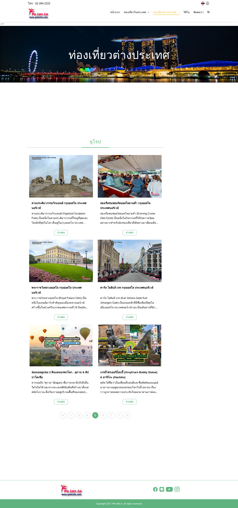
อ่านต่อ (61, 232)
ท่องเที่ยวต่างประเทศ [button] (164, 12)
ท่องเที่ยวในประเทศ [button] (135, 12)
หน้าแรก (115, 12)
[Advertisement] (119, 109)
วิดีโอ (186, 12)
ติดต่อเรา (198, 12)
